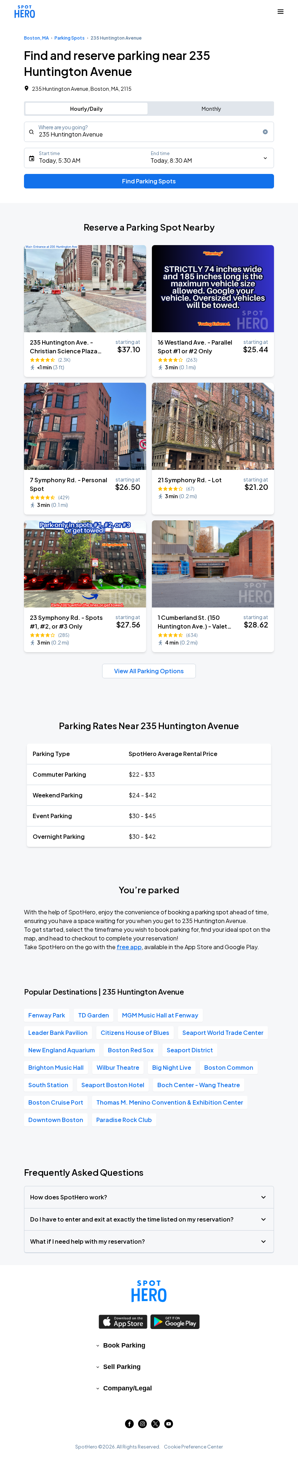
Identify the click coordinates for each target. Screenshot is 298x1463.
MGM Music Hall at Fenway (160, 1015)
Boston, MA (36, 38)
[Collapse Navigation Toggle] (280, 11)
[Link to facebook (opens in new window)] (129, 1426)
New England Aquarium (61, 1050)
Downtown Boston (55, 1119)
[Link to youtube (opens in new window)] (168, 1426)
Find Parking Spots (149, 181)
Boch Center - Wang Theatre (198, 1085)
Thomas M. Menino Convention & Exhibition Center (169, 1102)
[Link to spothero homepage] (149, 1291)
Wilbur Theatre (118, 1067)
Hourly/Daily (86, 108)
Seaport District (190, 1050)
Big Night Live (171, 1067)
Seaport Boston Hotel (112, 1085)
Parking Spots (70, 38)
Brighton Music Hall (56, 1067)
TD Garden (93, 1015)
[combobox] (149, 132)
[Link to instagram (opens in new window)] (142, 1426)
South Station (48, 1085)
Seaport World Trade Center (222, 1032)
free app (129, 947)
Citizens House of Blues (135, 1032)
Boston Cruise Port (55, 1102)
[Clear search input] (265, 132)
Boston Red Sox (131, 1050)
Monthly (211, 108)
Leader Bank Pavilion (58, 1032)
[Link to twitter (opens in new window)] (155, 1426)
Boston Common (228, 1067)
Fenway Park (46, 1015)
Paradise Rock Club (124, 1119)
